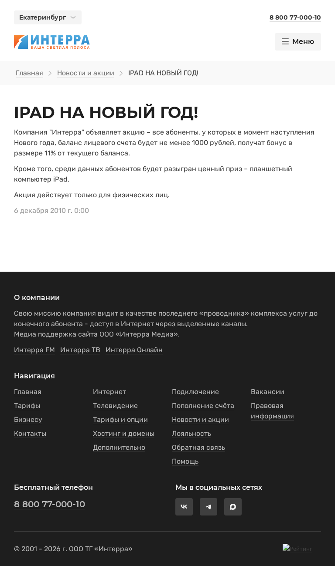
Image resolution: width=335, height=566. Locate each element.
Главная (29, 73)
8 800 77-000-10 (49, 504)
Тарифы (27, 405)
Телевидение (115, 405)
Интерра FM (34, 350)
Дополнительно (119, 447)
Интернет (109, 391)
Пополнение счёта (203, 405)
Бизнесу (28, 419)
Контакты (30, 433)
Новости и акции (85, 73)
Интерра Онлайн (134, 350)
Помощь (185, 461)
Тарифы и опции (120, 419)
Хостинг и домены (123, 433)
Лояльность (191, 433)
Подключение (195, 391)
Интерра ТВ (80, 350)
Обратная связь (198, 447)
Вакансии (267, 391)
